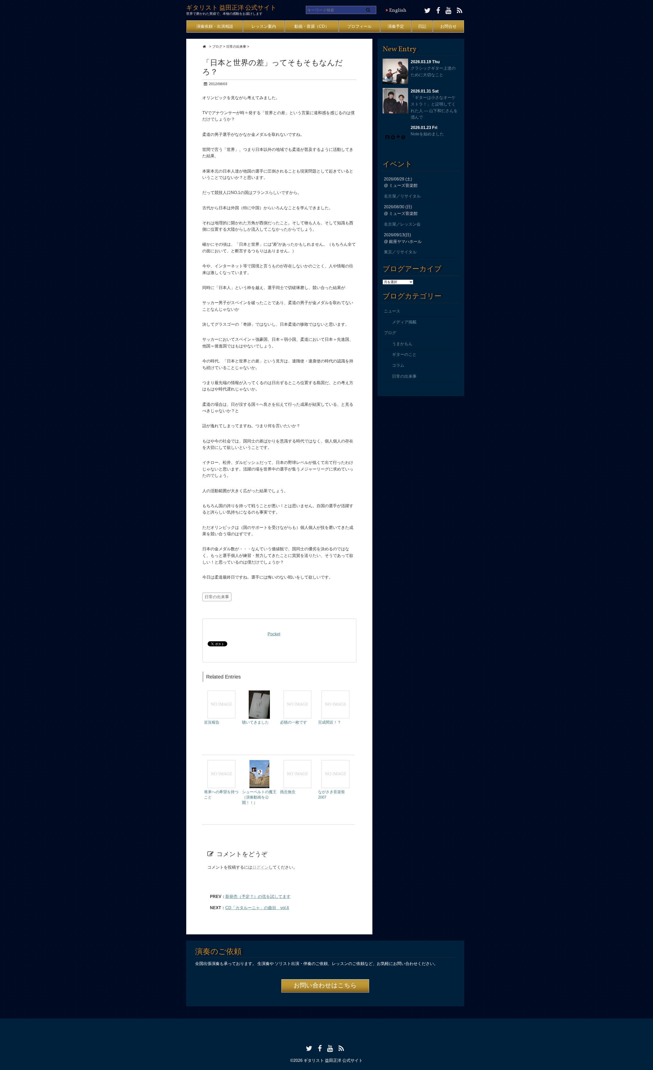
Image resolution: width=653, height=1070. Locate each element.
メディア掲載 (404, 322)
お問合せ (448, 26)
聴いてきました (255, 722)
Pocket (274, 634)
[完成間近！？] (335, 693)
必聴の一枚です (293, 722)
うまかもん (402, 344)
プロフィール (359, 26)
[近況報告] (221, 693)
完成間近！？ (329, 722)
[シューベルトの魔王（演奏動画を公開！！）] (259, 762)
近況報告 (211, 722)
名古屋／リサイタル (402, 196)
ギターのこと (404, 354)
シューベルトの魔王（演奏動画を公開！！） (259, 797)
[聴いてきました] (259, 693)
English (397, 10)
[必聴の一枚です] (297, 693)
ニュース (392, 311)
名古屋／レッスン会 (402, 224)
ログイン (260, 867)
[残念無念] (297, 762)
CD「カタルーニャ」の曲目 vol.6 (257, 908)
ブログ (390, 333)
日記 (422, 26)
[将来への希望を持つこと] (221, 762)
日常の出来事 (217, 597)
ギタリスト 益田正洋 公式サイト (231, 8)
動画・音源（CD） (311, 26)
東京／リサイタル (400, 252)
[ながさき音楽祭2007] (335, 762)
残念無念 (287, 792)
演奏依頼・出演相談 (214, 26)
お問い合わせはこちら (325, 986)
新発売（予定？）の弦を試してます (258, 896)
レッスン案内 (264, 26)
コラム (398, 365)
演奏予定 (396, 26)
